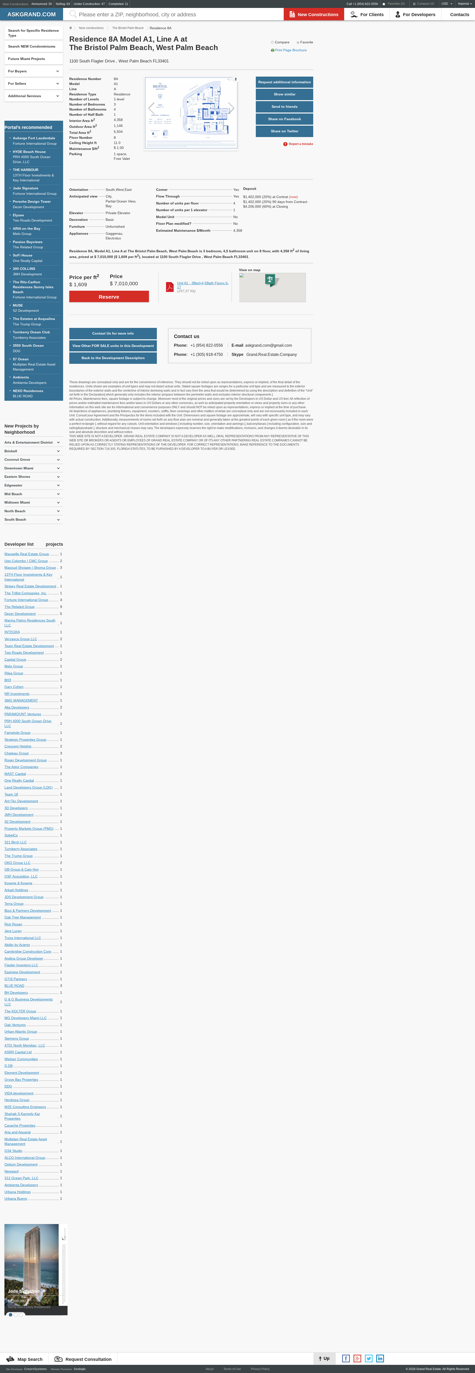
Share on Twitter (284, 131)
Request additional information (284, 82)
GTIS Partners (15, 979)
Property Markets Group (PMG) (29, 828)
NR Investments (16, 694)
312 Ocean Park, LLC (21, 1178)
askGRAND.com (31, 14)
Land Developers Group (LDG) (28, 787)
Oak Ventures (15, 1025)
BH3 (7, 680)
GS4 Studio (13, 1151)
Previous (151, 108)
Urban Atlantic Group (20, 1031)
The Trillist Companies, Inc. (25, 593)
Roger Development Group (25, 760)
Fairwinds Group (17, 733)
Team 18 (11, 794)
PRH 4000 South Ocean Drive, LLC (31, 157)
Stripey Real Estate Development (30, 586)
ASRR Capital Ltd (18, 1052)
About (210, 1369)
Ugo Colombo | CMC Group (26, 561)
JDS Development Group (24, 897)
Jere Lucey (13, 931)
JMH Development (27, 271)
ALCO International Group (24, 1158)
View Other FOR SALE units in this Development (113, 346)
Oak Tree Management (22, 917)
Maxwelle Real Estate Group (26, 554)
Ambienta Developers (30, 380)
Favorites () (396, 3)
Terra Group (14, 904)
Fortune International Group (35, 140)
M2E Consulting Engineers (25, 1107)
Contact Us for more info (113, 333)
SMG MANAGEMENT (21, 700)
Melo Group (26, 231)
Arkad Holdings (16, 890)
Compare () (425, 3)
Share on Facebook (284, 119)
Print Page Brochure (291, 50)
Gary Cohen (14, 687)
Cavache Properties (19, 1125)
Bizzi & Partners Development (27, 911)
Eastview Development (22, 972)
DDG (28, 348)
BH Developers (16, 993)
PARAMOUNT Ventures (22, 714)
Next (231, 108)
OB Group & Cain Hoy (21, 869)
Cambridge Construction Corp (27, 951)
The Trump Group (34, 321)
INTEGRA (12, 632)
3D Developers (16, 808)
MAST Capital (15, 774)
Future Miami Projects (26, 59)
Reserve (109, 297)
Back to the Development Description (113, 358)
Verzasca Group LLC (20, 639)
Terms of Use (232, 1369)
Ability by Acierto (17, 945)
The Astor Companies (21, 767)
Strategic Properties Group (25, 740)
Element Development (21, 1073)
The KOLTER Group (20, 1011)
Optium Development (21, 1164)
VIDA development (18, 1093)
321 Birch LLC (15, 842)
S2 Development (26, 308)
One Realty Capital (27, 258)
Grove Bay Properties (21, 1080)
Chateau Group (16, 753)
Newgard (11, 1171)
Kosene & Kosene (18, 883)
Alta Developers (16, 707)
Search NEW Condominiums (31, 46)
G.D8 (8, 1066)
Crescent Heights (17, 746)
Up (327, 1358)
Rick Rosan (13, 924)
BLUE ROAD (28, 393)
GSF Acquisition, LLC (21, 876)
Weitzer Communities (21, 1059)
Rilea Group (13, 673)
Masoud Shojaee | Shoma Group (30, 568)
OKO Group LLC (17, 863)
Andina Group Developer (23, 958)
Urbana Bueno (15, 1199)
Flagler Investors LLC (21, 965)
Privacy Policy (260, 1369)
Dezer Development (32, 204)
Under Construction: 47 (89, 4)
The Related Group (28, 244)
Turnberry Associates (31, 335)
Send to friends (285, 107)
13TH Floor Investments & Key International (33, 175)
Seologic (80, 1369)
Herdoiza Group (16, 1100)
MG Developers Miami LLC (25, 1018)
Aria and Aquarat (17, 1132)
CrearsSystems (35, 1369)
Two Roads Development (32, 218)
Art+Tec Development (21, 801)
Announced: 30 (41, 4)
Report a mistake (301, 144)
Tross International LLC (22, 938)
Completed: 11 (118, 4)
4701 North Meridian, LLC (24, 1045)
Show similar (284, 94)
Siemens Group (16, 1038)
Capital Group (15, 659)
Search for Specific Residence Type (33, 33)
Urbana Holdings (17, 1192)
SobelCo (11, 835)
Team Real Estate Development (29, 646)
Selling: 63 (63, 4)
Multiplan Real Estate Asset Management (34, 364)
